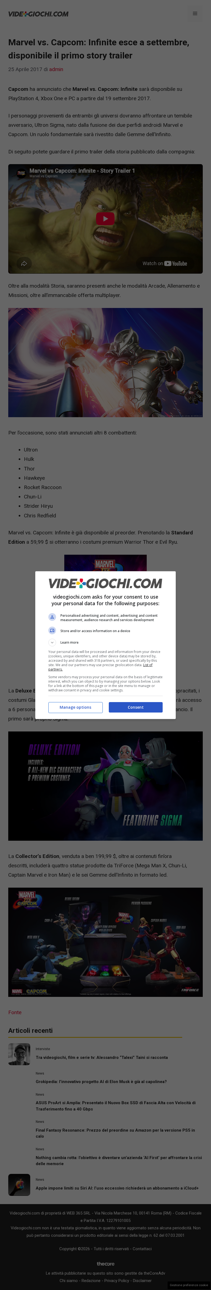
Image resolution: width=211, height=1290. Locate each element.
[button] (105, 642)
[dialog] (105, 645)
